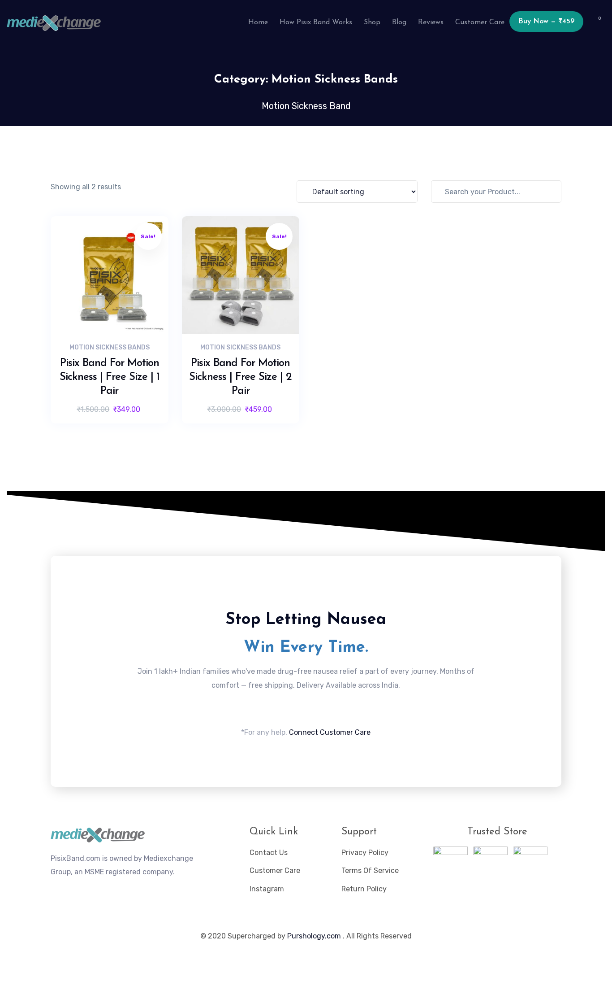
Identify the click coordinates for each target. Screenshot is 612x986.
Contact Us (269, 852)
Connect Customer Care (330, 732)
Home (258, 22)
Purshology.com (314, 936)
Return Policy (364, 889)
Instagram (267, 889)
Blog (399, 22)
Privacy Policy (364, 852)
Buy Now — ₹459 (546, 21)
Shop (372, 22)
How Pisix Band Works (316, 22)
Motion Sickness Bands (109, 347)
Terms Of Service (370, 870)
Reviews (431, 22)
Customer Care (479, 22)
